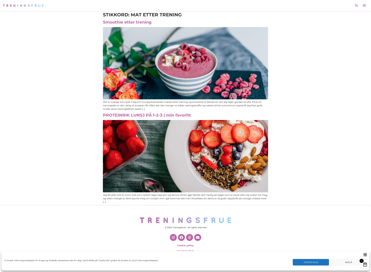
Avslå (348, 262)
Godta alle (311, 262)
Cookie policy (185, 245)
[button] (365, 254)
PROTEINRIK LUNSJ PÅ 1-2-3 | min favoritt (147, 115)
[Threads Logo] (189, 237)
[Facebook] (181, 237)
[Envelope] (197, 237)
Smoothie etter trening (127, 22)
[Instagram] (173, 237)
